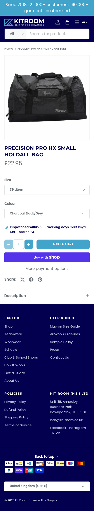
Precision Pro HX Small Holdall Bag (41, 48)
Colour (10, 203)
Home (8, 48)
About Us (11, 380)
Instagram (77, 427)
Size (7, 180)
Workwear (12, 342)
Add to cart (63, 244)
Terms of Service (18, 425)
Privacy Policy (15, 401)
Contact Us (59, 357)
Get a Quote (14, 373)
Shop (8, 326)
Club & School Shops (21, 357)
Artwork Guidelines (65, 334)
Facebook (58, 427)
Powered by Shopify (43, 500)
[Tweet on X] (22, 279)
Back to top (45, 456)
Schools (10, 349)
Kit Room (21, 500)
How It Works (14, 365)
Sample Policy (61, 342)
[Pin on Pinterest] (40, 279)
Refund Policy (15, 409)
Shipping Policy (16, 417)
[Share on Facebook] (31, 279)
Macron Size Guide (65, 326)
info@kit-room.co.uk (66, 420)
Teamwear (13, 334)
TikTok (55, 433)
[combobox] (47, 34)
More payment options (47, 268)
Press (54, 349)
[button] (67, 22)
